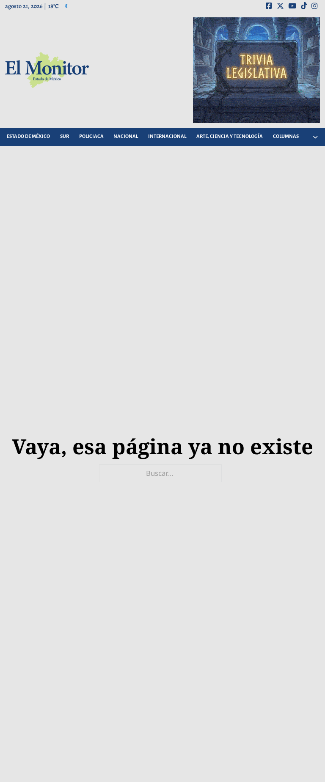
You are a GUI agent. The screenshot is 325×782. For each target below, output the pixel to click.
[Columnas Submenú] (315, 137)
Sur (64, 136)
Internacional (167, 136)
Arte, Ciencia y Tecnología (229, 136)
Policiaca (91, 136)
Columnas (286, 136)
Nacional (125, 136)
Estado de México (28, 136)
